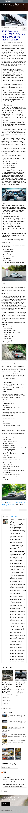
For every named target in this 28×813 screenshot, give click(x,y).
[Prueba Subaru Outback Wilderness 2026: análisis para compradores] (4, 750)
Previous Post (6, 510)
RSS (4, 772)
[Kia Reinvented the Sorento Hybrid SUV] (21, 675)
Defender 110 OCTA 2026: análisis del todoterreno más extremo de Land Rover (14, 742)
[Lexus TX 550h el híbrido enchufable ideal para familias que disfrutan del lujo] (11, 758)
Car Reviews (17, 42)
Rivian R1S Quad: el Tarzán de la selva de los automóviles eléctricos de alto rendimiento (14, 728)
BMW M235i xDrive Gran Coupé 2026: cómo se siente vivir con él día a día (17, 721)
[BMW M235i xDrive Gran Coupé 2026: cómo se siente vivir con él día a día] (11, 750)
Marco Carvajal (6, 42)
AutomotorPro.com (5, 505)
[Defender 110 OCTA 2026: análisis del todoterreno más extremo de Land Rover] (11, 754)
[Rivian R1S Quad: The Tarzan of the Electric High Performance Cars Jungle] (4, 754)
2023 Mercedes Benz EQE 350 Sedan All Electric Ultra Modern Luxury (13, 503)
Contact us (6, 804)
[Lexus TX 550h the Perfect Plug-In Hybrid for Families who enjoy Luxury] (17, 758)
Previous (2, 688)
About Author (6, 516)
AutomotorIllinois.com (14, 4)
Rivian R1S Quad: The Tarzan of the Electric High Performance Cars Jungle (17, 735)
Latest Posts (14, 516)
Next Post (22, 510)
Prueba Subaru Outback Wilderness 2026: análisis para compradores (16, 716)
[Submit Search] (6, 1)
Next (25, 688)
